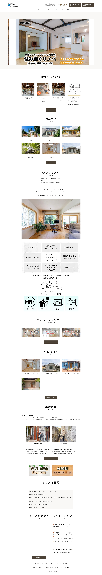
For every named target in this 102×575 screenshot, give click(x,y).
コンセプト (29, 9)
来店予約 (51, 567)
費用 (52, 9)
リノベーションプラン (36, 9)
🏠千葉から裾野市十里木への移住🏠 (63, 549)
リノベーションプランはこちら (50, 341)
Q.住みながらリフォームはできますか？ (36, 507)
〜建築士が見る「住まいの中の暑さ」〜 (60, 526)
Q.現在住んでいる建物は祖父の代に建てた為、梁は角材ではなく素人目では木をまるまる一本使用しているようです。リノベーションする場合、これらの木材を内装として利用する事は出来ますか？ (51, 498)
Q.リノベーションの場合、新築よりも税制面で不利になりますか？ (41, 501)
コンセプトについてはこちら (50, 458)
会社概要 (67, 9)
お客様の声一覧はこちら (50, 397)
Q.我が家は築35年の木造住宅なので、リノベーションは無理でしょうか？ (42, 491)
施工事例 (62, 9)
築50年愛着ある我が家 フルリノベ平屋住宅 (71, 156)
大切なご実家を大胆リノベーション (71, 138)
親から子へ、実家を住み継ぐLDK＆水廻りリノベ (30, 392)
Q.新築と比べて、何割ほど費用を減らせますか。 (38, 494)
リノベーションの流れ (46, 9)
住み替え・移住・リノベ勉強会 (28, 97)
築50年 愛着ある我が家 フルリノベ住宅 (51, 373)
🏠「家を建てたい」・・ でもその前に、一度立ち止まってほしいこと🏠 (63, 535)
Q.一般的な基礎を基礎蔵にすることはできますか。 (38, 504)
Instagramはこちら (38, 557)
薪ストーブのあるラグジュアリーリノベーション (71, 373)
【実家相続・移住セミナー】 (43, 97)
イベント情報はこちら (50, 109)
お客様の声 (57, 9)
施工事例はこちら (50, 162)
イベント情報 (73, 9)
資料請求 (56, 567)
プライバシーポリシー (64, 567)
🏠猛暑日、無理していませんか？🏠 (63, 525)
